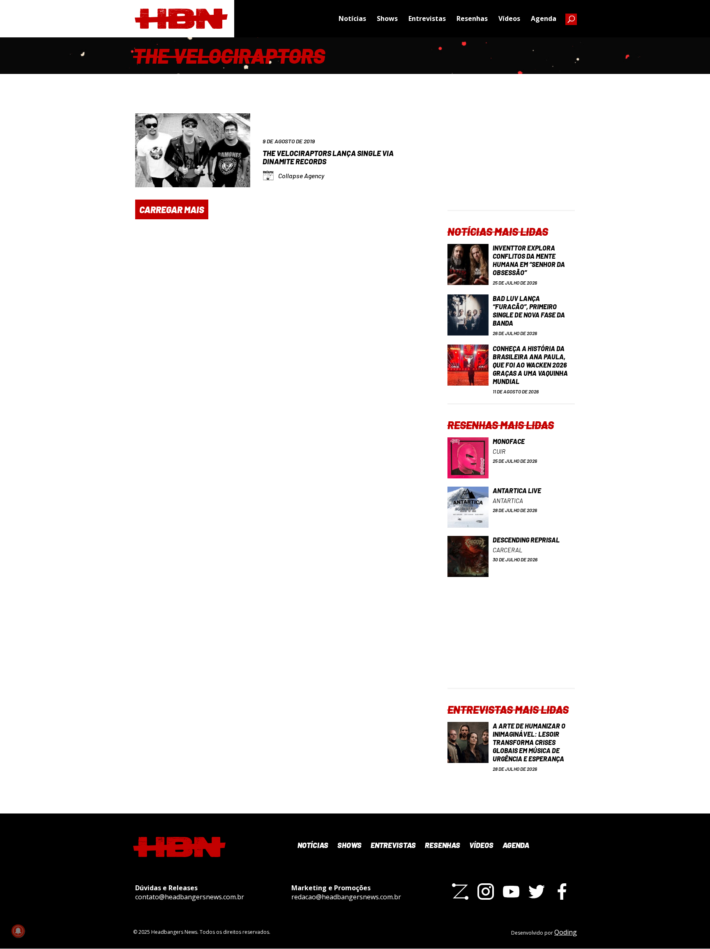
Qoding (565, 932)
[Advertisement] (511, 158)
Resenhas (472, 18)
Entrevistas (427, 18)
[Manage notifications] (18, 931)
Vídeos (509, 18)
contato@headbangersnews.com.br (189, 896)
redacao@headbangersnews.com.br (346, 896)
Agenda (543, 18)
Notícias (352, 18)
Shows (387, 18)
